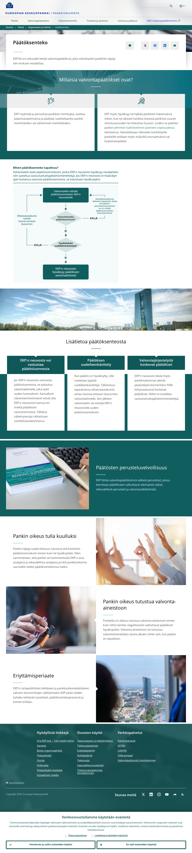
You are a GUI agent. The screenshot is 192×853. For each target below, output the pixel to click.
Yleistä (14, 21)
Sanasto (41, 746)
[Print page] (130, 45)
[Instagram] (159, 794)
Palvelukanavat (126, 741)
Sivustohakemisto (16, 783)
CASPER (122, 751)
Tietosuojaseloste (87, 746)
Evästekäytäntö (86, 751)
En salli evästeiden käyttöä (141, 845)
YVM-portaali (125, 755)
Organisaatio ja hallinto (39, 27)
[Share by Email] (174, 45)
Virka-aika (42, 765)
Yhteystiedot (44, 755)
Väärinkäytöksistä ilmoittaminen (137, 760)
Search (171, 6)
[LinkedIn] (151, 794)
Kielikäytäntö (84, 755)
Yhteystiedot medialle (49, 770)
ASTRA (121, 746)
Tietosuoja (83, 760)
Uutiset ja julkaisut (127, 21)
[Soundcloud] (174, 794)
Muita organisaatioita (49, 751)
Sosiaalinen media (48, 775)
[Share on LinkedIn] (165, 45)
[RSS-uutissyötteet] (182, 794)
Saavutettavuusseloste (90, 765)
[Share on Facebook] (155, 45)
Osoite (41, 760)
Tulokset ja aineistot (97, 21)
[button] (176, 6)
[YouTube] (166, 794)
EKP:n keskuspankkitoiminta (162, 21)
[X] (143, 794)
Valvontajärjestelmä (38, 21)
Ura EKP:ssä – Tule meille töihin (55, 741)
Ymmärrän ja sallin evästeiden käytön (50, 845)
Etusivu (9, 27)
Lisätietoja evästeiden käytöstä (111, 836)
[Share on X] (145, 45)
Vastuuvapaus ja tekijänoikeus (95, 741)
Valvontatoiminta (68, 21)
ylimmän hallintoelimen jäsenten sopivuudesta (144, 128)
